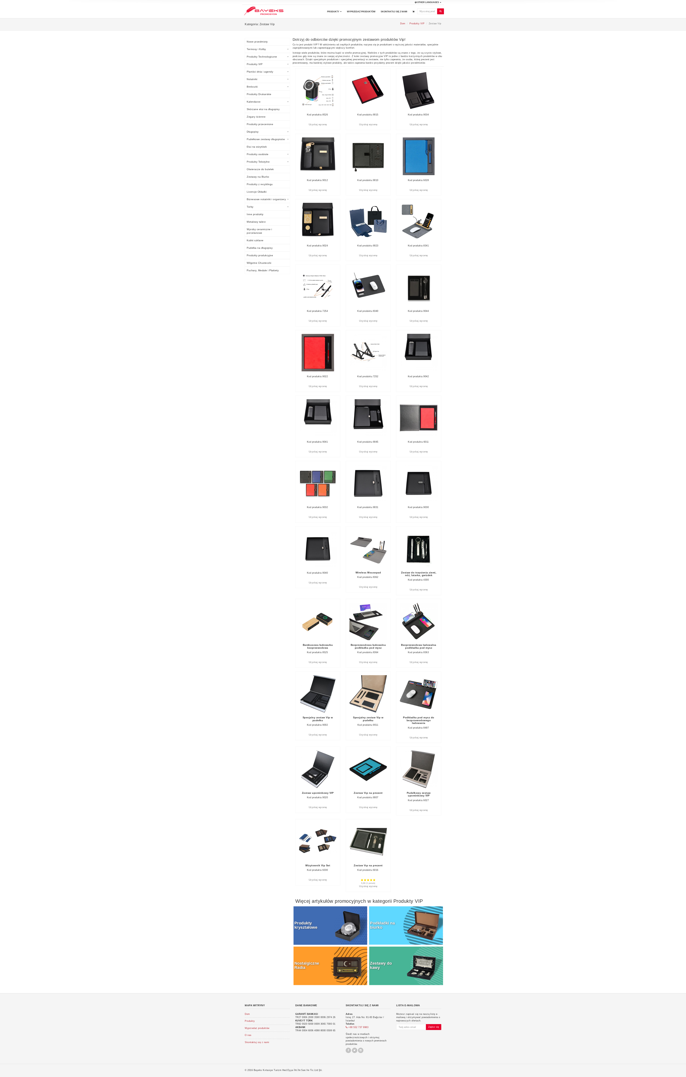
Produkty (333, 11)
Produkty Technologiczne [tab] (262, 56)
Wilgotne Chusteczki (259, 262)
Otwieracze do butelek (260, 169)
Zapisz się (433, 1027)
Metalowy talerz (256, 221)
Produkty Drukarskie (259, 94)
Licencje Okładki (257, 191)
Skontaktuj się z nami (394, 11)
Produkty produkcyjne (260, 255)
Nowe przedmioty (257, 41)
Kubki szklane (255, 240)
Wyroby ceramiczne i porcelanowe (259, 231)
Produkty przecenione (260, 124)
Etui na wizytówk (257, 146)
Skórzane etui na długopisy (263, 109)
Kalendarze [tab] (253, 101)
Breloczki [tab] (252, 86)
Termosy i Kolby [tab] (256, 49)
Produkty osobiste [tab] (258, 154)
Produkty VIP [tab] (254, 64)
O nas (248, 1035)
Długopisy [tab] (253, 131)
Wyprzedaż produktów (361, 11)
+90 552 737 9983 (358, 1027)
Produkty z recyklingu (260, 184)
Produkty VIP (416, 23)
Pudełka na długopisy (260, 247)
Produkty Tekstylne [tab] (258, 161)
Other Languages (428, 2)
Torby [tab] (250, 206)
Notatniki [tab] (252, 79)
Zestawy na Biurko (258, 176)
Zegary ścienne (256, 116)
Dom (402, 23)
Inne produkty (255, 214)
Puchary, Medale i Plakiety (263, 270)
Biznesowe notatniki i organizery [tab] (266, 199)
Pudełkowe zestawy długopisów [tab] (266, 139)
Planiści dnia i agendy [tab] (260, 71)
